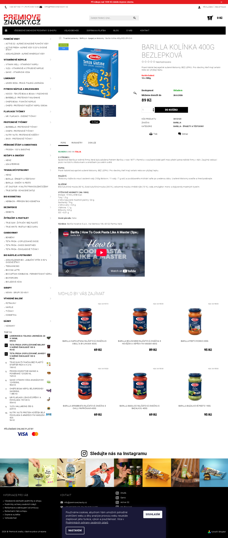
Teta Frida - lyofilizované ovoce (22, 241)
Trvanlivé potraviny (16, 170)
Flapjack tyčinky (14, 111)
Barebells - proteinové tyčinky (22, 127)
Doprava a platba (96, 30)
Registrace (220, 7)
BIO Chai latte (13, 270)
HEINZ (8, 160)
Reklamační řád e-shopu (16, 511)
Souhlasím (153, 514)
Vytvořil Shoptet (218, 532)
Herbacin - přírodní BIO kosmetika (23, 201)
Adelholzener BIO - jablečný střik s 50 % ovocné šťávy (26, 261)
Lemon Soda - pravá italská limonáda (25, 83)
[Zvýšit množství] (153, 108)
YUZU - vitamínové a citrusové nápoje (25, 68)
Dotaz (185, 134)
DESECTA (10, 212)
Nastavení (75, 530)
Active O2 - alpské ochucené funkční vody (27, 44)
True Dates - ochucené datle (20, 190)
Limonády (9, 78)
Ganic (123, 497)
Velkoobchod (71, 30)
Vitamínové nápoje (15, 59)
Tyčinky (10, 311)
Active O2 (125, 502)
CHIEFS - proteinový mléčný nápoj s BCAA (26, 105)
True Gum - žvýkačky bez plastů (22, 223)
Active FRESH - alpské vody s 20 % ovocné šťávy (26, 49)
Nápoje (9, 307)
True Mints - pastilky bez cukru (22, 227)
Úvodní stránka (6, 31)
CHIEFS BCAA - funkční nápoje (21, 102)
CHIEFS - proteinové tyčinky (20, 131)
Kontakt (144, 30)
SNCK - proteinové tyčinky (19, 139)
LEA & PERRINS (12, 164)
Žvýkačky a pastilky (16, 218)
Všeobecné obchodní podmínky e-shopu (35, 30)
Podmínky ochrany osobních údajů (20, 504)
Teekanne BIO (12, 266)
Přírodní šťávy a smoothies (20, 145)
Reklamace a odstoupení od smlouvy (22, 508)
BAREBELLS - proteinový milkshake (23, 98)
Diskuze (92, 143)
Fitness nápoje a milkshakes (21, 89)
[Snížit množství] (153, 111)
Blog (116, 30)
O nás (129, 30)
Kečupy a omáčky (14, 155)
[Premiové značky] (22, 19)
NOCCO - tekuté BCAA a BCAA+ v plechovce (27, 94)
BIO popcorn (12, 278)
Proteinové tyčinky (15, 122)
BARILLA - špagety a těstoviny (20, 179)
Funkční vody (12, 39)
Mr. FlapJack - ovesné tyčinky (21, 116)
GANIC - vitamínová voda (18, 72)
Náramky (10, 326)
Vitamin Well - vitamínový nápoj (22, 64)
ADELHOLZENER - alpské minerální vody (25, 54)
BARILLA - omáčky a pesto (18, 183)
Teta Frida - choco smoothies (21, 245)
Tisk (155, 134)
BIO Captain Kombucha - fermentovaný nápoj (29, 274)
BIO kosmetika (12, 196)
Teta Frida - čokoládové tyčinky (22, 249)
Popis (63, 143)
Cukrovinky (11, 232)
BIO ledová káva (14, 282)
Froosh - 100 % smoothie (18, 150)
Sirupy (8, 288)
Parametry (77, 143)
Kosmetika (11, 315)
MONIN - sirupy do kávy (17, 292)
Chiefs (123, 493)
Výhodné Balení (13, 298)
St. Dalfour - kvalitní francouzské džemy (27, 187)
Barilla (177, 123)
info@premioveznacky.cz (75, 502)
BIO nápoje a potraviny (18, 255)
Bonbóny (10, 237)
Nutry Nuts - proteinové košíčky (22, 135)
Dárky (7, 321)
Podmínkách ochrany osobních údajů (87, 522)
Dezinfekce (10, 207)
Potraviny (11, 303)
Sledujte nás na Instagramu (118, 453)
